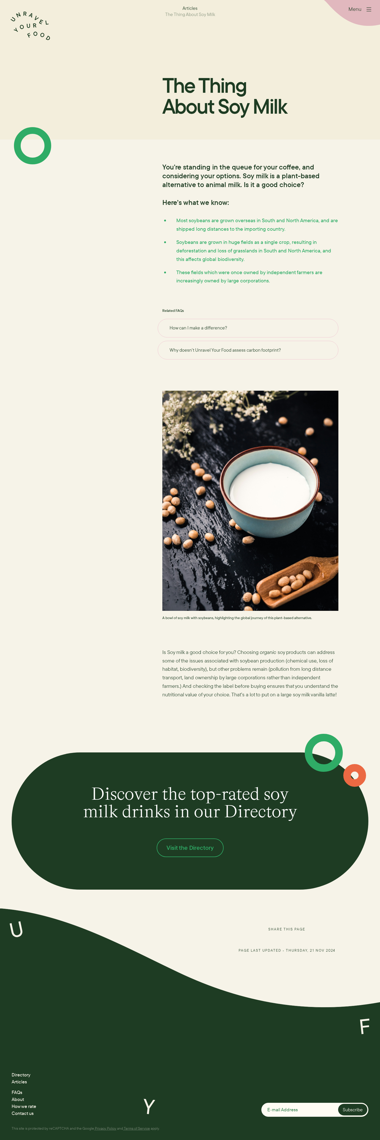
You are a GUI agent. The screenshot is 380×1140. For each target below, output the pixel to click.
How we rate (24, 1106)
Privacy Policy (105, 1128)
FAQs (17, 1092)
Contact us (23, 1113)
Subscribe (353, 1110)
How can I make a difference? (198, 328)
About (18, 1099)
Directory (21, 1075)
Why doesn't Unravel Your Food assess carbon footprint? (225, 350)
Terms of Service (137, 1128)
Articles (19, 1082)
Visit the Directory (190, 847)
